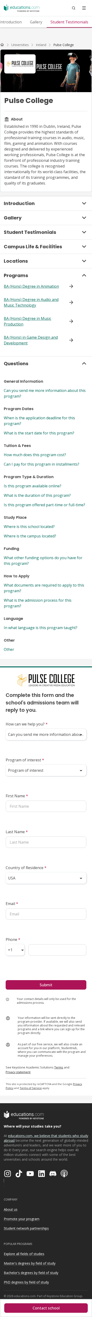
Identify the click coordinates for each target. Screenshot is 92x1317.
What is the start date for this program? (39, 433)
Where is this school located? (29, 526)
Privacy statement (18, 1072)
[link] (63, 45)
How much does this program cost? (35, 454)
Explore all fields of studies (24, 1254)
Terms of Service (31, 1088)
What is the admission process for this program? (37, 603)
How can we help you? (27, 724)
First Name (17, 795)
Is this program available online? (32, 486)
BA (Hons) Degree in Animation (31, 286)
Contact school (46, 1308)
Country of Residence (26, 867)
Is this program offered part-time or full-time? (44, 504)
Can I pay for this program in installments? (41, 464)
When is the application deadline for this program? (39, 420)
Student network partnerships (26, 1228)
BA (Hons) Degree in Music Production (27, 321)
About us (10, 1209)
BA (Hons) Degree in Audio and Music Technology (31, 302)
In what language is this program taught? (40, 627)
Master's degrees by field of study (29, 1263)
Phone (13, 939)
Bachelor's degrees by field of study (31, 1272)
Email (12, 903)
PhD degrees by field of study (26, 1282)
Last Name (17, 831)
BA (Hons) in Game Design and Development (31, 340)
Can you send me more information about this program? (45, 393)
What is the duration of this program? (37, 495)
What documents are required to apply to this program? (44, 588)
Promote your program (21, 1219)
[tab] (36, 22)
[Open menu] (84, 8)
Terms (58, 1067)
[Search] (73, 8)
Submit (46, 984)
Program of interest (25, 760)
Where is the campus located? (30, 536)
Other (9, 649)
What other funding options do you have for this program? (43, 560)
